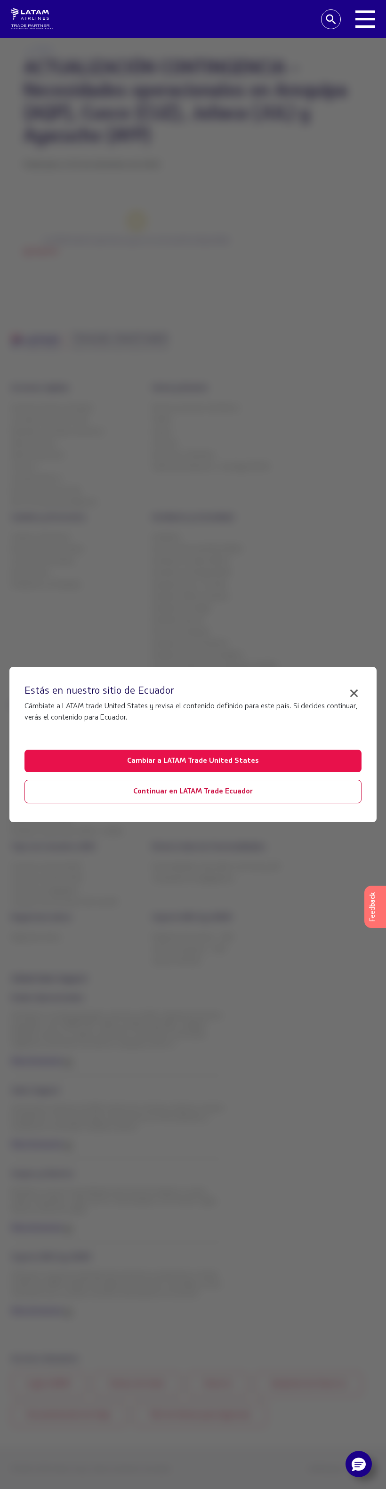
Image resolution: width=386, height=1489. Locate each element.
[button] (359, 1464)
